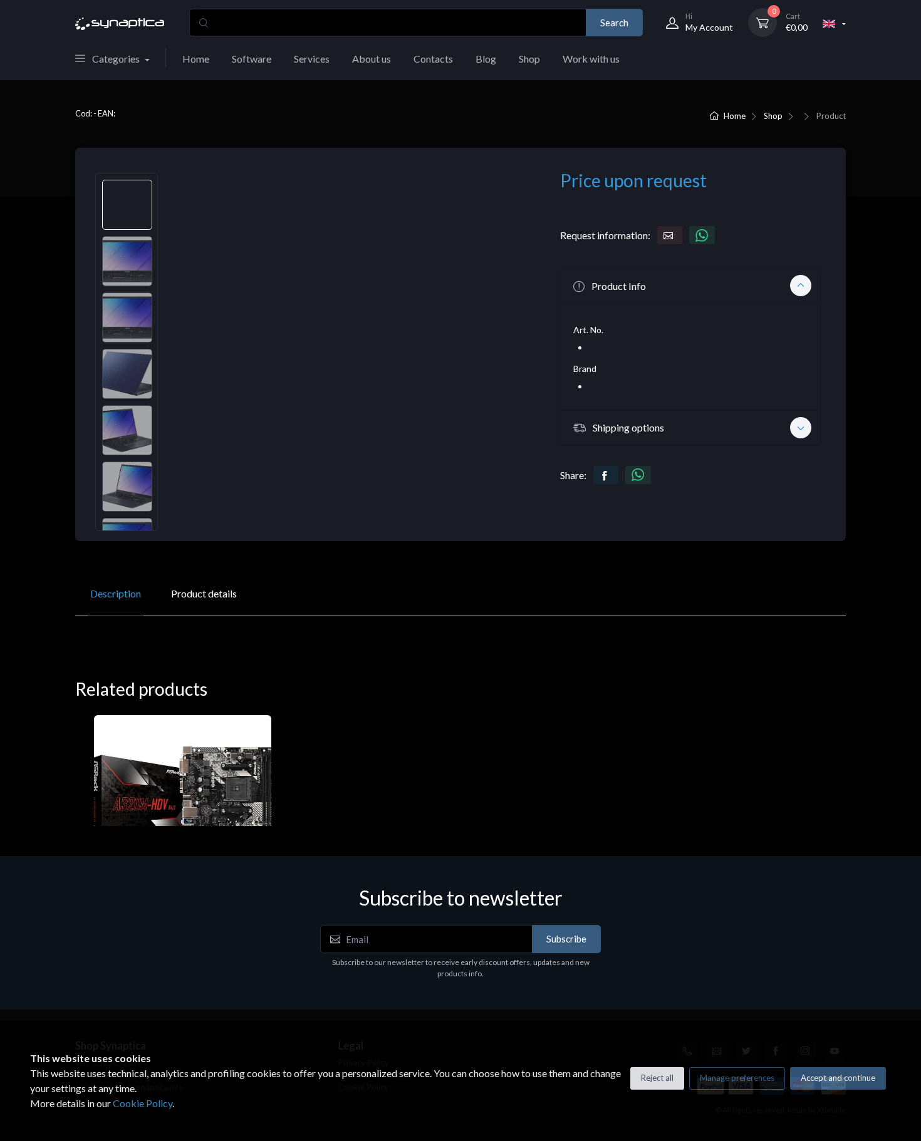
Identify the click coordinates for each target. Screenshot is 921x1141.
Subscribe (566, 938)
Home (195, 59)
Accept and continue (838, 1078)
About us (371, 59)
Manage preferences (737, 1078)
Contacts (433, 59)
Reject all (657, 1078)
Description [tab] (115, 593)
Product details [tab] (204, 593)
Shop (529, 59)
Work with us (591, 59)
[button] (690, 285)
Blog (486, 59)
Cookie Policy (142, 1103)
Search (614, 22)
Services (312, 59)
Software (251, 59)
